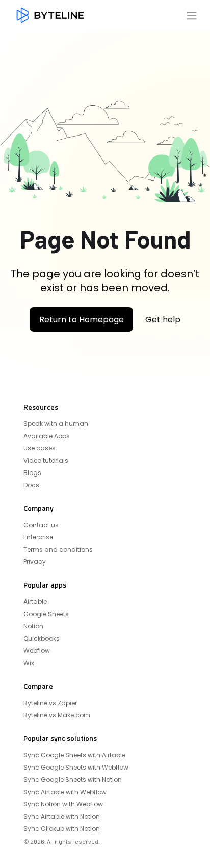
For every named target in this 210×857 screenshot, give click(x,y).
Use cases (39, 448)
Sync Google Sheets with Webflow (75, 767)
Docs (31, 485)
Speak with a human (55, 424)
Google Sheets (46, 614)
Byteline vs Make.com (56, 715)
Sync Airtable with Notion (61, 817)
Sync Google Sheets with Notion (72, 780)
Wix (28, 663)
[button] (191, 15)
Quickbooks (41, 639)
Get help (162, 319)
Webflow (36, 651)
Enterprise (38, 537)
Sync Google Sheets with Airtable (74, 755)
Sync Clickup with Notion (61, 829)
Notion (33, 626)
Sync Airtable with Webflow (65, 792)
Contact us (41, 525)
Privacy (34, 562)
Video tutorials (45, 461)
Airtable (35, 602)
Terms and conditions (58, 550)
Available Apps (46, 436)
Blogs (32, 473)
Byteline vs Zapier (50, 703)
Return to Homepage (81, 319)
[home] (50, 15)
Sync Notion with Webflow (63, 804)
